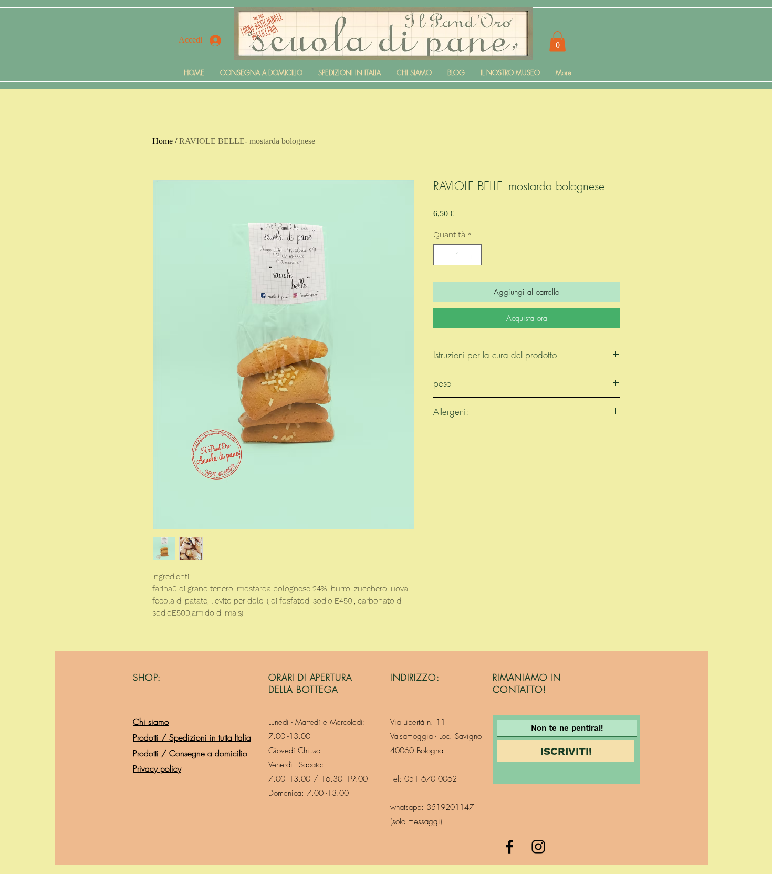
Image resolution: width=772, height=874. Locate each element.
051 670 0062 (430, 779)
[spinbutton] (457, 255)
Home (162, 141)
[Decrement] (442, 255)
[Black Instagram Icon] (538, 847)
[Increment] (472, 255)
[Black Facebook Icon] (509, 847)
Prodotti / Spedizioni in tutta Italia (192, 737)
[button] (557, 41)
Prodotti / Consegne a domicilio (190, 753)
